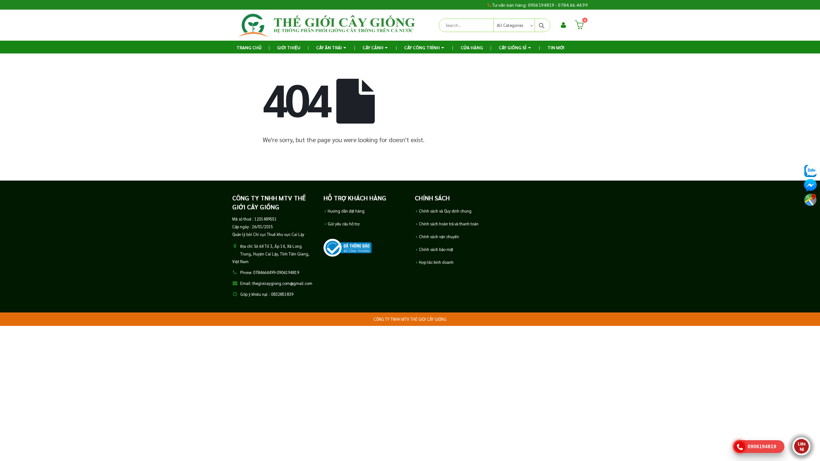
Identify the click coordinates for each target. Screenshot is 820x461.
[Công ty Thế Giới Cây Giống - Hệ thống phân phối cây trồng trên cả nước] (326, 25)
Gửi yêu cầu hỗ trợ (344, 223)
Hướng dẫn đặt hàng (346, 211)
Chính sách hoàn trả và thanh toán (449, 223)
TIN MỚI (555, 47)
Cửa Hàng (472, 47)
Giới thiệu (288, 47)
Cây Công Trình (422, 47)
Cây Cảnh (373, 47)
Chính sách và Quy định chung (445, 211)
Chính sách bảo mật (436, 249)
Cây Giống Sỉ (513, 47)
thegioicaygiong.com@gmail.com (282, 283)
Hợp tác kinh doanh (436, 262)
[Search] (542, 25)
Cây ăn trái (329, 47)
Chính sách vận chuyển (439, 236)
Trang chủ (248, 47)
